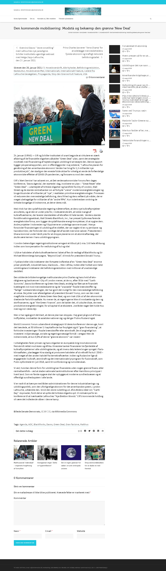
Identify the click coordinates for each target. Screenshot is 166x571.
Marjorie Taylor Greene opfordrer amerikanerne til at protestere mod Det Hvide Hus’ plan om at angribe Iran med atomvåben (136, 121)
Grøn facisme (72, 424)
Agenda (23, 424)
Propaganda (44, 74)
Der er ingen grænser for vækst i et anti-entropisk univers (71, 465)
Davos (49, 424)
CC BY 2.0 (45, 411)
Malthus (84, 424)
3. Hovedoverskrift (52, 67)
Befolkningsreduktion (88, 67)
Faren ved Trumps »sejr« (134, 111)
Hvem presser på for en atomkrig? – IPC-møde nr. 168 (136, 56)
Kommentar (20, 498)
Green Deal (59, 424)
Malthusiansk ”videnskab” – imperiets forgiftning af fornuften (24, 465)
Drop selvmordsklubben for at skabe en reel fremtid (94, 465)
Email (48, 531)
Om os (32, 19)
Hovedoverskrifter (35, 71)
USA (85, 74)
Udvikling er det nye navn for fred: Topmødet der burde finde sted (136, 65)
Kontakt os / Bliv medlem (46, 19)
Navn (16, 531)
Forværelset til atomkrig (134, 46)
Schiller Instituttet (73, 32)
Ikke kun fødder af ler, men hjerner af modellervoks (136, 131)
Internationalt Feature (72, 71)
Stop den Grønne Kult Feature (67, 74)
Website (81, 531)
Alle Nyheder (69, 67)
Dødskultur (19, 71)
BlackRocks (39, 424)
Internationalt (52, 71)
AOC (30, 424)
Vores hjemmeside (20, 19)
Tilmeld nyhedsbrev (66, 19)
